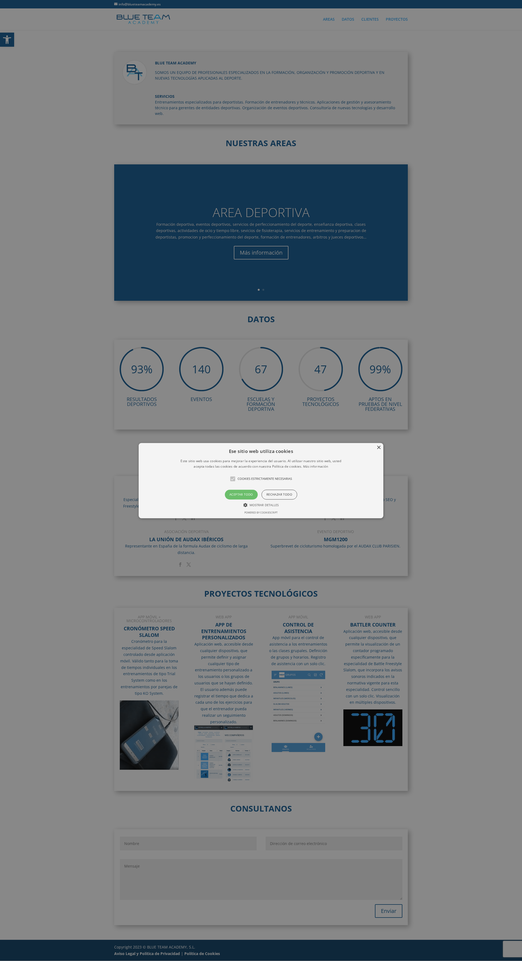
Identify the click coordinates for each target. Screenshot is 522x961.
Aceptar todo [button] (241, 495)
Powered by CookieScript (261, 512)
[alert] (261, 480)
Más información (315, 466)
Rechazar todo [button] (279, 495)
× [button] (379, 448)
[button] (261, 480)
